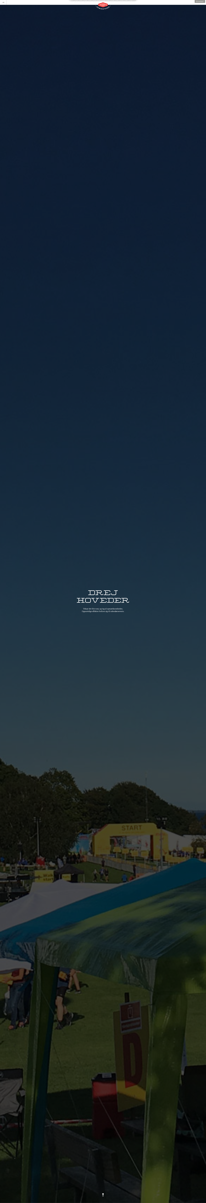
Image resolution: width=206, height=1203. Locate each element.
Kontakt (201, 1)
